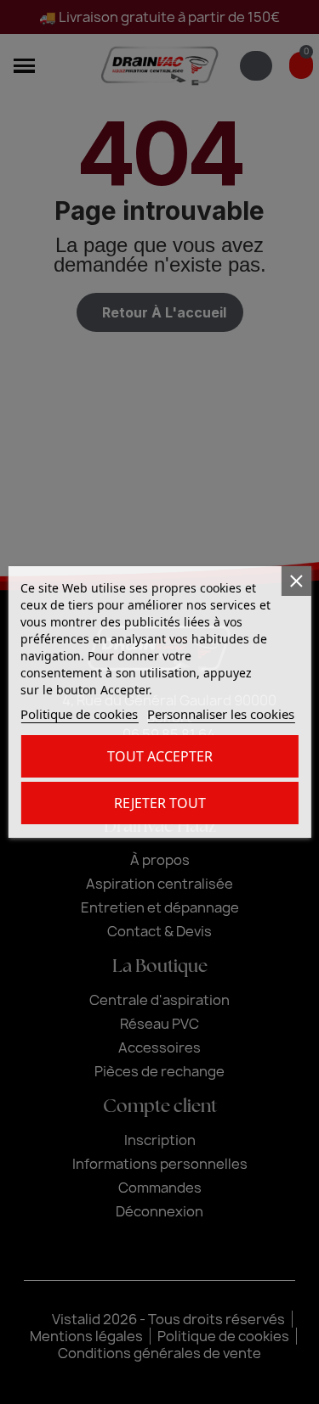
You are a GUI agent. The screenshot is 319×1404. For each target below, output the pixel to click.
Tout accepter (160, 756)
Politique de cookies (79, 713)
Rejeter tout (160, 803)
